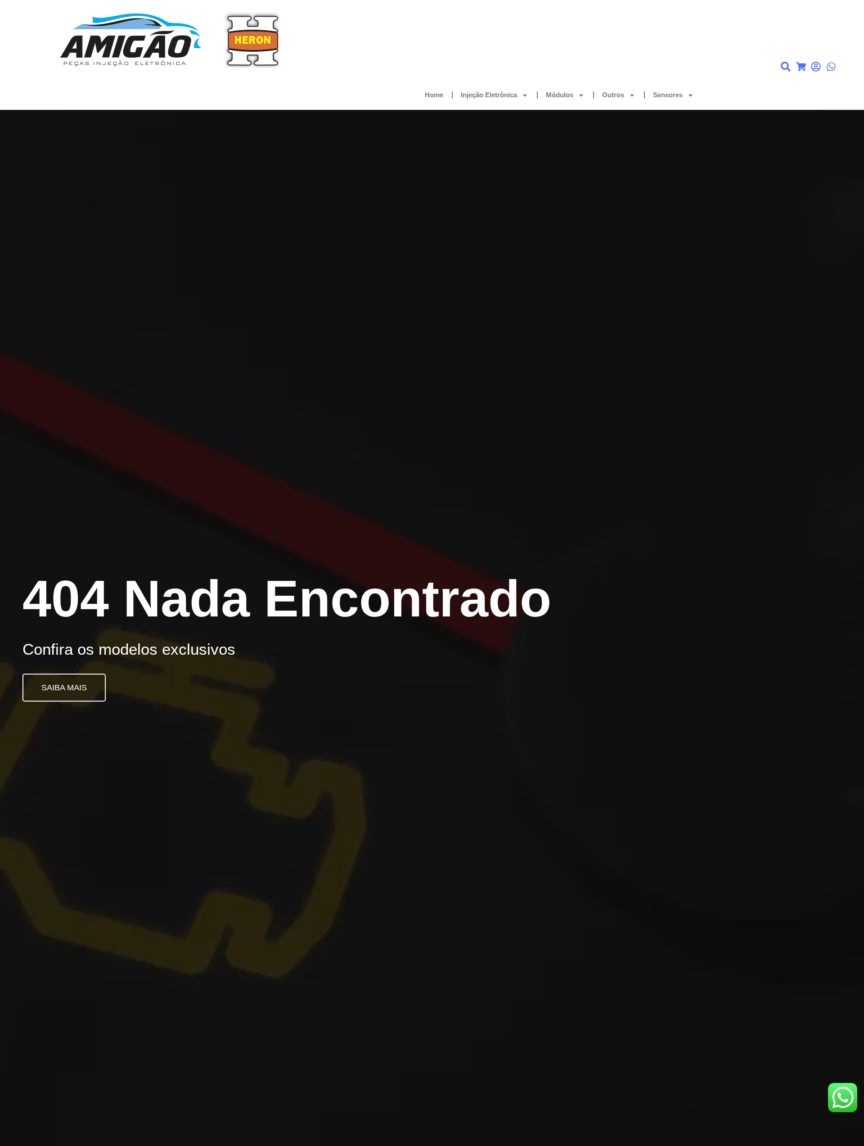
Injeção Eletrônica (489, 95)
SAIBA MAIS (64, 687)
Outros (613, 95)
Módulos (559, 95)
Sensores (668, 95)
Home (434, 95)
